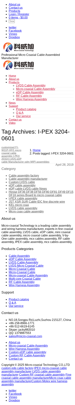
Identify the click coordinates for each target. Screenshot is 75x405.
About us (14, 4)
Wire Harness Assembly (31, 99)
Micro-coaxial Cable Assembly (35, 88)
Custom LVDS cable (22, 182)
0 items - (18, 17)
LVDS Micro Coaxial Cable (26, 265)
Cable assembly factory (24, 175)
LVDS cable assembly (23, 208)
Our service (23, 116)
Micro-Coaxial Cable (22, 272)
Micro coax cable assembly (26, 211)
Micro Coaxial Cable (22, 268)
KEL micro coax (19, 204)
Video (12, 122)
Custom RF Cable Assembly (27, 355)
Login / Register (19, 14)
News (12, 102)
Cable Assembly (19, 255)
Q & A (19, 112)
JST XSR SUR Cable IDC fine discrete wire (37, 201)
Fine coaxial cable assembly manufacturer (36, 376)
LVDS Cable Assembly (31, 85)
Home (12, 75)
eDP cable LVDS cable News (28, 188)
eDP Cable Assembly (30, 92)
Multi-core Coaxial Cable (25, 278)
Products (14, 11)
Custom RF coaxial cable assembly (42, 374)
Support (13, 106)
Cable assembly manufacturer (28, 178)
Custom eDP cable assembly (27, 352)
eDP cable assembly (22, 185)
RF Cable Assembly (29, 95)
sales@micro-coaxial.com (25, 336)
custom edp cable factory (17, 368)
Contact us (16, 7)
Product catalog (26, 109)
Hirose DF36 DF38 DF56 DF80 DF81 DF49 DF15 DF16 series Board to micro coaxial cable (41, 193)
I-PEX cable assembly (23, 198)
